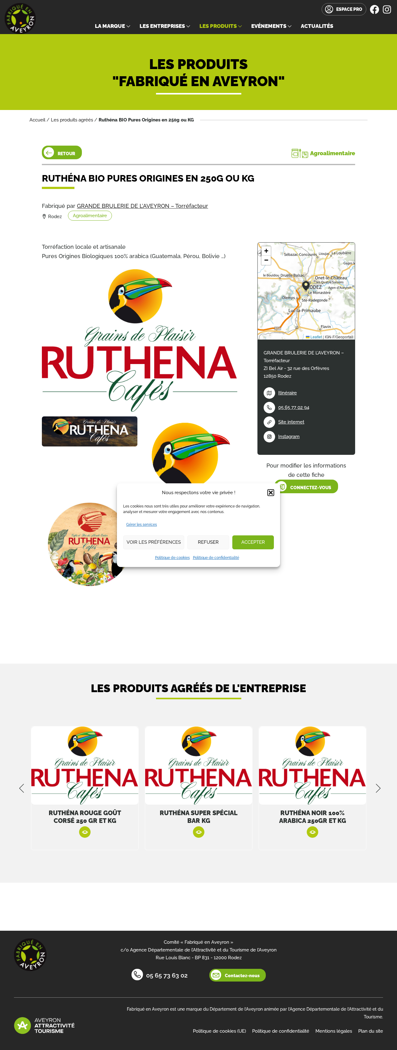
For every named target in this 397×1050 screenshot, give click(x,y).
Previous (21, 788)
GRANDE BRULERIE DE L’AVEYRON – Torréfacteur (142, 206)
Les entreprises (162, 26)
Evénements (268, 26)
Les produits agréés (72, 120)
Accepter (253, 542)
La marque (110, 26)
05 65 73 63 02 (167, 975)
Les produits (218, 26)
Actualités (317, 26)
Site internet (291, 422)
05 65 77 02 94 (293, 407)
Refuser (208, 542)
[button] (271, 493)
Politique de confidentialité (216, 558)
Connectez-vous (310, 487)
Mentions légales (333, 1031)
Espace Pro (349, 9)
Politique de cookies (172, 558)
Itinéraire (287, 393)
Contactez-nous (242, 975)
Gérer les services (141, 524)
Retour (66, 153)
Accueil (37, 120)
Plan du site (370, 1031)
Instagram (289, 436)
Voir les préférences (154, 542)
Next (378, 788)
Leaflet (316, 336)
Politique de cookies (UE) (219, 1031)
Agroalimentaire (90, 215)
